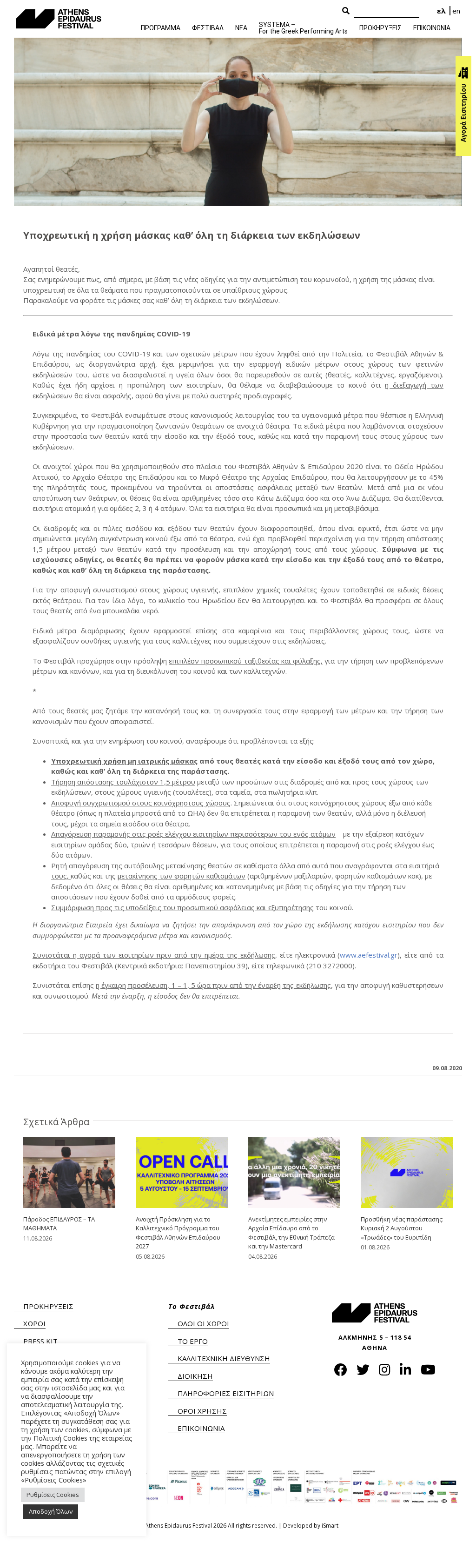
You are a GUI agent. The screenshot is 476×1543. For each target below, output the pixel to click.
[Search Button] (345, 11)
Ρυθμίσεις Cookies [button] (52, 1494)
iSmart (330, 1526)
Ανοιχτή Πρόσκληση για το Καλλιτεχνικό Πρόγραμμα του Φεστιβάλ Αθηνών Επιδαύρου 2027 (178, 1233)
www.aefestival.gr (368, 954)
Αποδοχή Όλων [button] (51, 1511)
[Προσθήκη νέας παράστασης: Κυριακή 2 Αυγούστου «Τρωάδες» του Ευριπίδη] (407, 1171)
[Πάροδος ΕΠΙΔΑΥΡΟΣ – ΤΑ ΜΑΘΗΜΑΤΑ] (69, 1171)
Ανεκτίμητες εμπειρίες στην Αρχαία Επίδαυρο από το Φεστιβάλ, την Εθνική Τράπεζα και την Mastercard (291, 1233)
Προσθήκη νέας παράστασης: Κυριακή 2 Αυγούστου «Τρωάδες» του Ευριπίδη (402, 1228)
